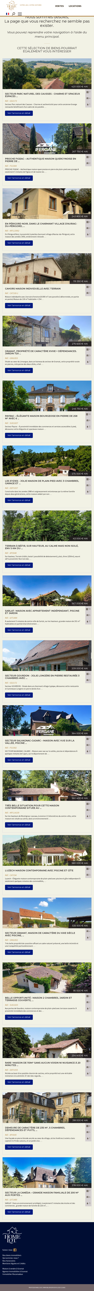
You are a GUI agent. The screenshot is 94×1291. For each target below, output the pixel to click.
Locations (75, 5)
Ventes (59, 5)
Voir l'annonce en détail (18, 113)
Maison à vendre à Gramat (13, 1268)
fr (7, 14)
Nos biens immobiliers (11, 1255)
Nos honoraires (8, 1261)
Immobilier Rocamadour (12, 1274)
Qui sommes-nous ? (10, 1258)
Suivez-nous (7, 1250)
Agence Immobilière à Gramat (15, 1271)
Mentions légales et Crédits (13, 1263)
